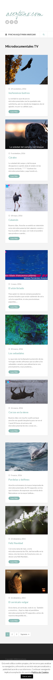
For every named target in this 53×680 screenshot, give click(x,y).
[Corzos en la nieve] (26, 392)
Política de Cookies (40, 672)
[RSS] (16, 22)
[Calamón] (26, 197)
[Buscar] (44, 34)
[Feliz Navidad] (26, 520)
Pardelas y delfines (18, 479)
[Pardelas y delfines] (26, 457)
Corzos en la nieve (18, 412)
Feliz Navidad (15, 543)
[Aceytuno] (24, 12)
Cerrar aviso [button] (27, 676)
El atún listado (16, 288)
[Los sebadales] (26, 330)
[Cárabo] (26, 134)
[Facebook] (12, 22)
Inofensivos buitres (19, 92)
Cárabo (12, 157)
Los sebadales (16, 353)
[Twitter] (7, 22)
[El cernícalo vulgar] (26, 581)
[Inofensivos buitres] (26, 69)
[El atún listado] (26, 265)
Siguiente (24, 634)
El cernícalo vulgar (18, 602)
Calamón (13, 219)
